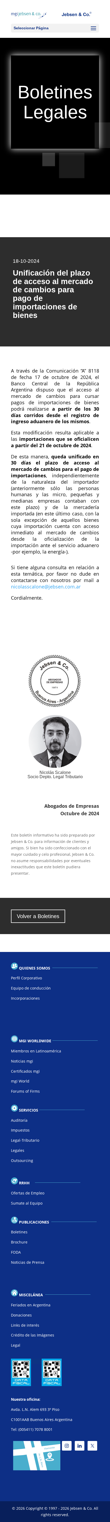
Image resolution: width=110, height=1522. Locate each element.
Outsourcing (22, 1160)
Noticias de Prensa (27, 1262)
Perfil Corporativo (26, 977)
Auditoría (19, 1120)
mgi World (20, 1081)
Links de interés (25, 1325)
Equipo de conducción (31, 988)
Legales (17, 1150)
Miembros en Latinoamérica (36, 1050)
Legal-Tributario (25, 1140)
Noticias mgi (22, 1061)
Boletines (19, 1231)
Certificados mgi (25, 1071)
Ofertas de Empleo (27, 1193)
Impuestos (20, 1130)
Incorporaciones (25, 998)
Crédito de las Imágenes (32, 1335)
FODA (16, 1252)
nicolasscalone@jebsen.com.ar (46, 586)
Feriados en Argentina (30, 1304)
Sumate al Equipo (26, 1203)
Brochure (19, 1242)
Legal (15, 1345)
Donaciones (21, 1315)
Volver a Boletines (38, 916)
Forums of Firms (25, 1091)
